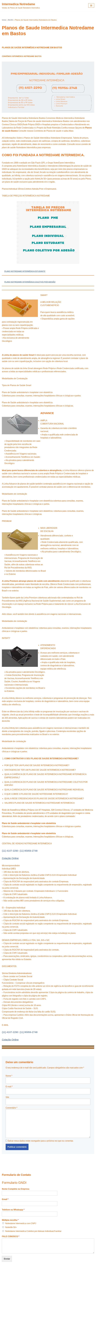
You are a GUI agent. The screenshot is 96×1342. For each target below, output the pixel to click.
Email (5, 1199)
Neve (38, 1339)
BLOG (10, 20)
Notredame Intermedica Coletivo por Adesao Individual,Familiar (33, 1231)
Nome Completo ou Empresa (15, 1189)
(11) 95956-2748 (29, 850)
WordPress (55, 1339)
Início (4, 20)
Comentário (11, 1108)
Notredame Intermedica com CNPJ (20, 1223)
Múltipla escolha (10, 1220)
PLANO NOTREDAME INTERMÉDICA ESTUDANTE (24, 271)
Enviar (7, 1259)
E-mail (9, 1086)
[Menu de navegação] (91, 5)
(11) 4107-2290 (11, 850)
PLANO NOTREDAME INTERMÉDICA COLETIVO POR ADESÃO (29, 282)
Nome (9, 1076)
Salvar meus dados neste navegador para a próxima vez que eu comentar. (40, 1141)
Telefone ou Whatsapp (13, 1210)
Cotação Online (10, 858)
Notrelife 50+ (11, 1227)
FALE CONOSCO (10, 1236)
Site (7, 1097)
